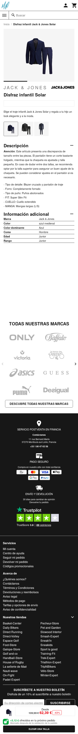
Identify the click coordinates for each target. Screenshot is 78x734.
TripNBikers (48, 666)
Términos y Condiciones (18, 588)
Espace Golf (11, 640)
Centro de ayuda (13, 553)
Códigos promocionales (18, 566)
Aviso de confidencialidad (19, 609)
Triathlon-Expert (50, 662)
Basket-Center (12, 623)
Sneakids (46, 645)
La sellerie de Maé (15, 666)
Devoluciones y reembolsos (21, 592)
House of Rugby (13, 662)
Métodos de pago (14, 601)
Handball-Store (12, 658)
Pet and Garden (50, 627)
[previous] (2, 363)
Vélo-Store (47, 671)
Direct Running (12, 632)
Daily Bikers (11, 627)
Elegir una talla (39, 729)
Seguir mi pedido (14, 557)
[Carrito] (74, 5)
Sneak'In (46, 640)
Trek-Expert (47, 658)
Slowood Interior (50, 632)
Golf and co (10, 653)
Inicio (7, 24)
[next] (75, 363)
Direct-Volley (11, 636)
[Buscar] (13, 15)
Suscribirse (60, 703)
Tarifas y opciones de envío (20, 605)
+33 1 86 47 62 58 (39, 446)
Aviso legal (10, 596)
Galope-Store (11, 649)
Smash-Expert (49, 636)
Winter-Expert (49, 675)
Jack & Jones (25, 87)
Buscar (20, 15)
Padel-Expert (11, 679)
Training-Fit (47, 653)
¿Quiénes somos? (14, 579)
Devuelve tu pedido (39, 502)
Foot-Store (10, 645)
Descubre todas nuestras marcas (39, 404)
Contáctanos (39, 434)
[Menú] (4, 15)
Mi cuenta (9, 549)
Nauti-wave (10, 671)
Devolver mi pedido (15, 562)
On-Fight (8, 675)
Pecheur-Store (49, 623)
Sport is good (49, 649)
